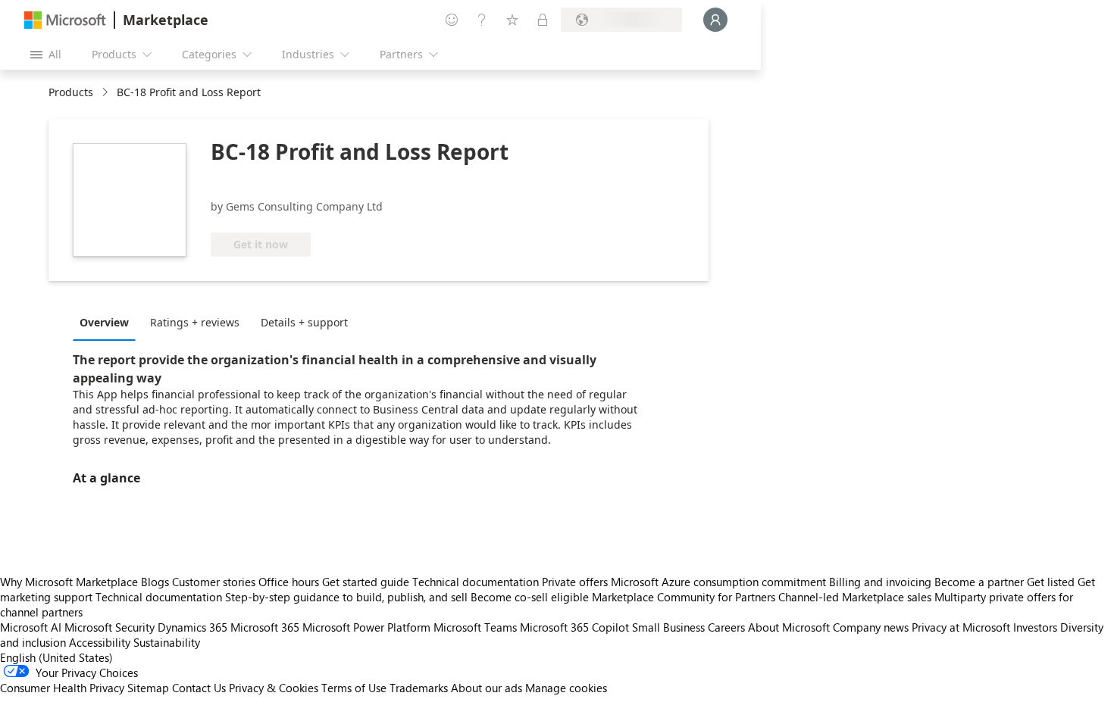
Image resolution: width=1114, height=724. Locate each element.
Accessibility (99, 642)
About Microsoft (789, 627)
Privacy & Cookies (273, 687)
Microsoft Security (109, 627)
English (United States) (56, 657)
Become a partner (979, 581)
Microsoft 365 (264, 627)
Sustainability (166, 642)
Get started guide (365, 581)
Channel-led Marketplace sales (854, 596)
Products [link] (71, 92)
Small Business (668, 627)
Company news (871, 627)
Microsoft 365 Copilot (574, 627)
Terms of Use (353, 687)
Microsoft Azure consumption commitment (720, 581)
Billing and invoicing (880, 581)
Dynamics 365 (192, 627)
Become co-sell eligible (530, 596)
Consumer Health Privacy (62, 687)
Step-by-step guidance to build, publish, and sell (346, 596)
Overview (104, 322)
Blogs (155, 581)
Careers (726, 627)
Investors (1035, 627)
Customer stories (213, 581)
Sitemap (148, 687)
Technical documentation (475, 581)
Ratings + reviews (194, 322)
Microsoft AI (30, 627)
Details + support (304, 322)
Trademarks (419, 687)
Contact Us (199, 687)
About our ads (486, 687)
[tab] (108, 322)
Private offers (575, 581)
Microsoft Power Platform (366, 627)
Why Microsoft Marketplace (69, 581)
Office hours (288, 581)
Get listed (1051, 581)
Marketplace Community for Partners (683, 596)
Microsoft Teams (475, 627)
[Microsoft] (65, 20)
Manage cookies (566, 687)
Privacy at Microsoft (961, 627)
